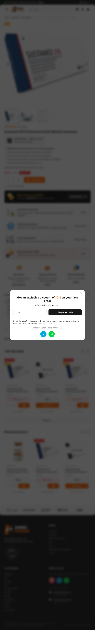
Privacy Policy (47, 323)
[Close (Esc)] (82, 292)
